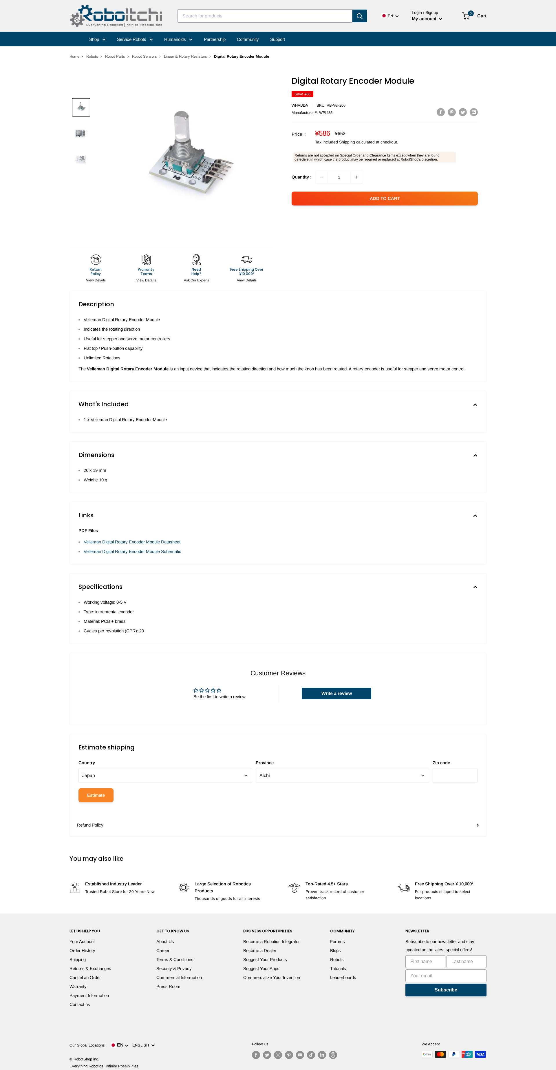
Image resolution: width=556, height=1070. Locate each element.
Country (86, 762)
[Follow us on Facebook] (256, 1055)
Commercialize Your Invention (271, 977)
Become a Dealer (259, 950)
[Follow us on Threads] (333, 1055)
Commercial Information (179, 977)
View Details (96, 280)
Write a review (336, 693)
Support (277, 39)
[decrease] (321, 177)
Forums (337, 941)
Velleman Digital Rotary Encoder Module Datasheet (132, 541)
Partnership (215, 39)
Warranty (78, 986)
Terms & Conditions (174, 959)
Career (162, 950)
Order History (82, 950)
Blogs (335, 950)
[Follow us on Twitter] (267, 1055)
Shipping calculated (357, 142)
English (141, 1045)
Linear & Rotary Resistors (185, 56)
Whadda (300, 105)
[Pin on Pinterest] (452, 112)
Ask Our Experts (196, 280)
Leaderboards (343, 977)
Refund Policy (90, 824)
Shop (94, 39)
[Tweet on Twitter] (463, 112)
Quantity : (302, 176)
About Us (165, 941)
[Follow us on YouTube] (300, 1055)
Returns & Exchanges (90, 968)
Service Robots (132, 39)
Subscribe (446, 989)
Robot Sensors (144, 56)
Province (265, 762)
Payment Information (89, 995)
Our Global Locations (87, 1045)
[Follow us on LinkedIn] (322, 1055)
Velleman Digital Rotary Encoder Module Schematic (132, 551)
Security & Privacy (174, 968)
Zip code (441, 762)
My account (425, 18)
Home (74, 56)
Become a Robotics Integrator (271, 941)
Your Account (82, 941)
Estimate (96, 795)
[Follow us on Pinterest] (289, 1055)
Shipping (78, 959)
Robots (92, 56)
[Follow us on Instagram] (278, 1055)
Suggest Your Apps (261, 968)
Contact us (80, 1004)
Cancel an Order (85, 977)
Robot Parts (115, 56)
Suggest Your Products (265, 959)
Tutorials (338, 968)
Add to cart (385, 198)
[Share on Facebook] (441, 112)
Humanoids (175, 39)
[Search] (359, 16)
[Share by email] (474, 112)
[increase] (357, 177)
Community (248, 39)
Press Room (168, 986)
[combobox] (265, 16)
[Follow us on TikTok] (311, 1055)
